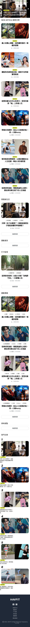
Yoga (13, 228)
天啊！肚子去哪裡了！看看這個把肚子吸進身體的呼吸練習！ (6, 460)
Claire (12, 280)
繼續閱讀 (15, 234)
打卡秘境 (15, 611)
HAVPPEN (13, 623)
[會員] (24, 2)
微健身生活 (15, 607)
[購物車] (27, 2)
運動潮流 (15, 609)
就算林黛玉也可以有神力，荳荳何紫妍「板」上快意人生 (6, 511)
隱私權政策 (15, 618)
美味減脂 (15, 613)
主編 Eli (12, 135)
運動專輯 (15, 615)
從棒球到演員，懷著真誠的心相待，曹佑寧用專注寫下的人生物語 (6, 537)
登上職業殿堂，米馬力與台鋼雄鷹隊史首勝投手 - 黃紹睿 (6, 588)
